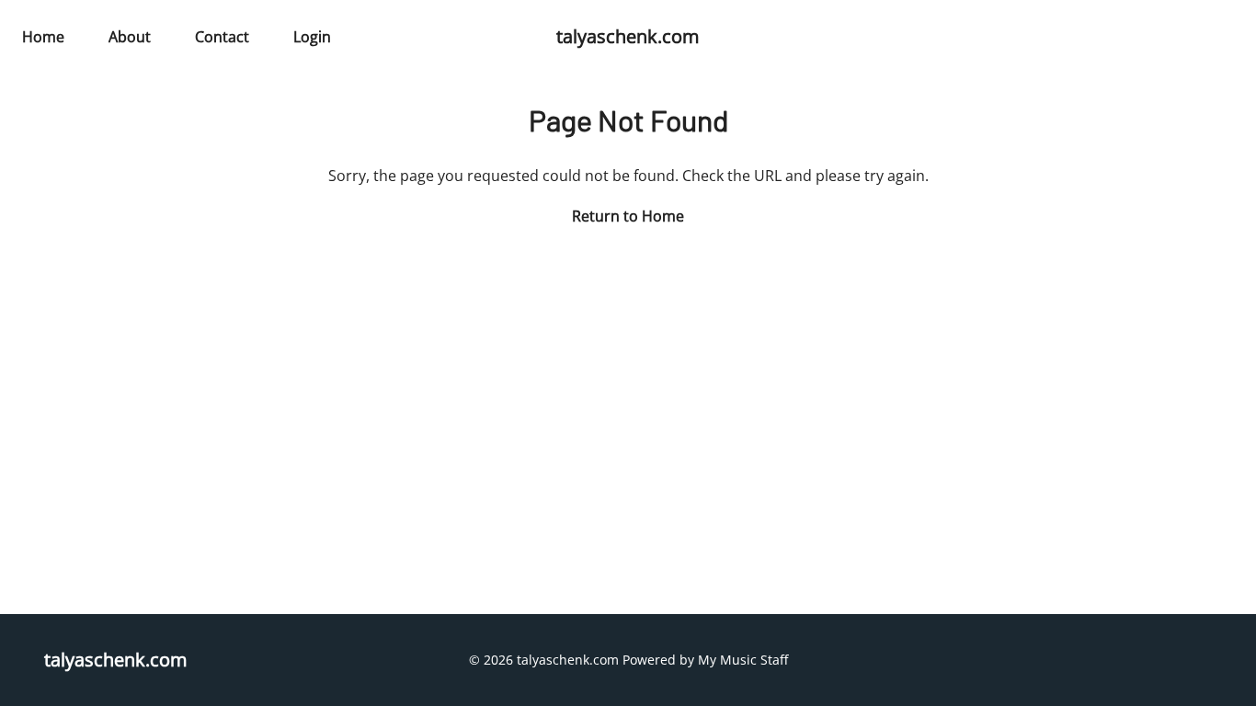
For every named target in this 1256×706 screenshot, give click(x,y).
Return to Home (628, 216)
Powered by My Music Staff (705, 659)
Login (312, 37)
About (129, 37)
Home (43, 37)
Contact (222, 37)
